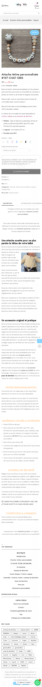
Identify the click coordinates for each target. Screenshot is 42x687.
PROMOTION (6, 189)
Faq (21, 614)
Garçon (36, 20)
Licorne (5, 655)
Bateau (16, 633)
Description (7, 203)
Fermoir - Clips (7, 138)
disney (16, 644)
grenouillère (7, 648)
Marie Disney (7, 658)
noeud (14, 662)
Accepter (17, 683)
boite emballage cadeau (18, 637)
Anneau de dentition (21, 571)
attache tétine (13, 193)
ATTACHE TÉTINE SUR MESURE (21, 564)
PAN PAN (14, 665)
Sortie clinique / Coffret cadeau (21, 574)
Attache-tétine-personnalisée (21, 20)
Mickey (18, 658)
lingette (14, 655)
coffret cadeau (7, 116)
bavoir (25, 633)
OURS (22, 662)
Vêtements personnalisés (21, 588)
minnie (5, 662)
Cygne (24, 640)
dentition (34, 640)
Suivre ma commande (21, 604)
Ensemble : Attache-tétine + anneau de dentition (21, 578)
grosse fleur (19, 648)
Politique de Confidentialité (21, 618)
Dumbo (25, 644)
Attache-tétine (11, 86)
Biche (32, 633)
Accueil (5, 20)
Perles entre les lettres (10, 147)
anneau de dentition (9, 630)
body (5, 637)
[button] (37, 682)
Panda (5, 665)
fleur (33, 644)
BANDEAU (6, 633)
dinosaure (6, 644)
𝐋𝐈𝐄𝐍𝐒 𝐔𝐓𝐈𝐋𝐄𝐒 (21, 600)
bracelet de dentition (24, 116)
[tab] (8, 203)
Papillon (23, 665)
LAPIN (28, 651)
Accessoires (21, 567)
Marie (30, 655)
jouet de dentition (9, 651)
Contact (21, 607)
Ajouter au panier (22, 172)
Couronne (15, 640)
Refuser (25, 683)
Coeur (5, 640)
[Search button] (38, 13)
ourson (30, 662)
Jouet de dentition (21, 581)
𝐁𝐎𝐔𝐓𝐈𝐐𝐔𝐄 (21, 553)
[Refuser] (39, 678)
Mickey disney (29, 658)
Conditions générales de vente (21, 611)
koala (20, 651)
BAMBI (36, 630)
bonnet (33, 637)
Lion (23, 655)
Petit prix (21, 585)
